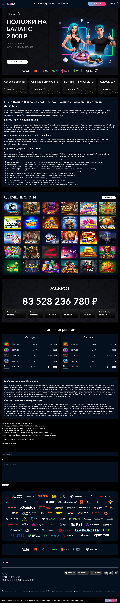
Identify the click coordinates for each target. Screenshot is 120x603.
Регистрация (97, 3)
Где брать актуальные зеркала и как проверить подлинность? (25, 432)
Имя (3, 450)
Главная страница (11, 577)
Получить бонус (17, 62)
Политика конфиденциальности (18, 580)
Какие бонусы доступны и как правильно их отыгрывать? (24, 427)
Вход (112, 3)
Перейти (10, 90)
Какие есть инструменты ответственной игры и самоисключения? (27, 434)
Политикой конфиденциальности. (73, 600)
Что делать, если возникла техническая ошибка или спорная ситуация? (29, 435)
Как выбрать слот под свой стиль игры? (18, 430)
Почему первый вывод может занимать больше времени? (24, 428)
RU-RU (4, 574)
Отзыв (4, 460)
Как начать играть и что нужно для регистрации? (21, 425)
